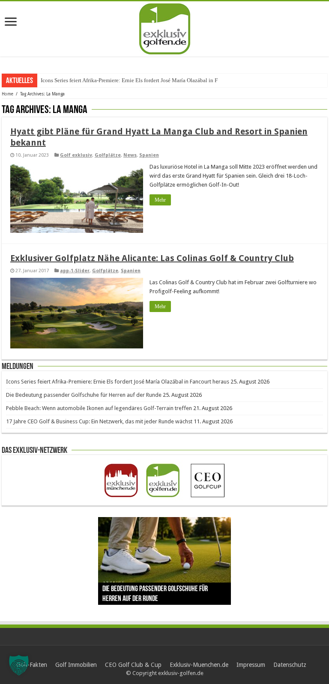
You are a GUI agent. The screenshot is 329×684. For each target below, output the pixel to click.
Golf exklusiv (76, 155)
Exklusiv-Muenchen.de (199, 664)
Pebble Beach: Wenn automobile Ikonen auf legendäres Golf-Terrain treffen (99, 408)
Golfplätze (108, 155)
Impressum (250, 664)
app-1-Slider (75, 271)
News (130, 155)
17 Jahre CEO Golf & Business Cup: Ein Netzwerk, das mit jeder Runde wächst (99, 421)
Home (7, 94)
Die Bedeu (53, 80)
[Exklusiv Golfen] (164, 27)
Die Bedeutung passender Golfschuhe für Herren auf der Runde (84, 395)
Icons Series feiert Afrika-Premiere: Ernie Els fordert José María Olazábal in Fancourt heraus (117, 381)
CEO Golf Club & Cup (133, 664)
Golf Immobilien (76, 664)
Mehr (160, 200)
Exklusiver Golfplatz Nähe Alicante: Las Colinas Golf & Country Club (152, 258)
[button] (19, 665)
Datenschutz (289, 664)
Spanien (149, 155)
